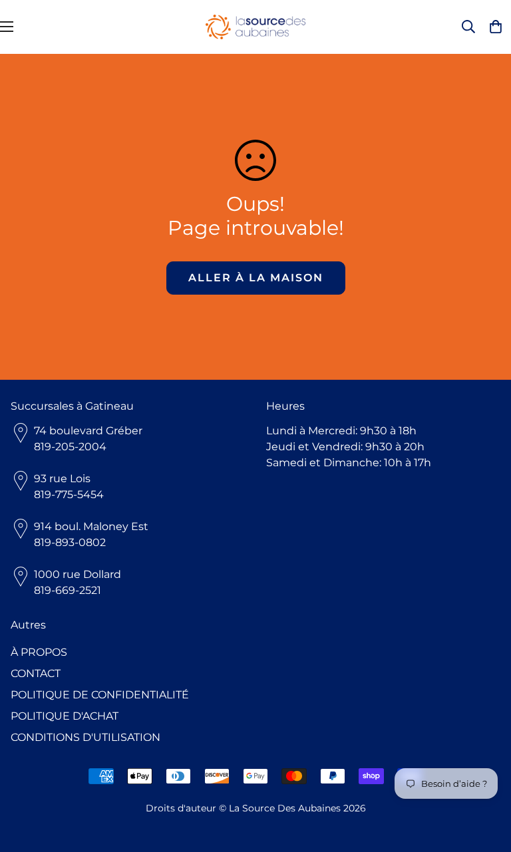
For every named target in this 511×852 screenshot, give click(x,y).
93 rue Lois (62, 478)
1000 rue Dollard (77, 574)
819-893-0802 (70, 542)
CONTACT (36, 673)
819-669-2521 (67, 590)
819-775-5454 (69, 494)
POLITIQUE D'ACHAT (64, 716)
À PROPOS (39, 652)
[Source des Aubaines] (255, 27)
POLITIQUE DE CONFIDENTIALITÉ (100, 694)
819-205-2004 (70, 446)
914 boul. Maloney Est (91, 526)
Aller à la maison (255, 277)
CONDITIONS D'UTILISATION (85, 737)
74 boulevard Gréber (88, 430)
